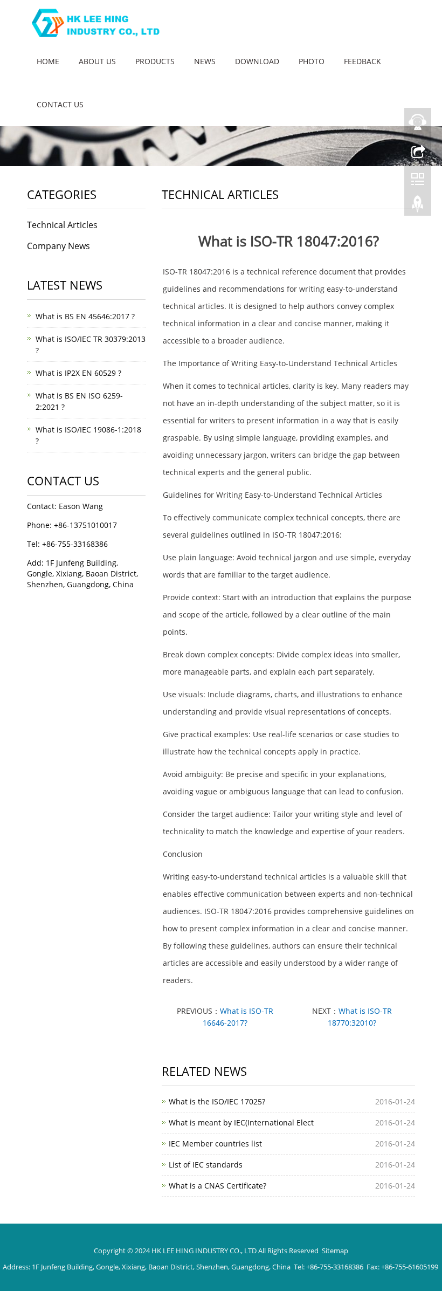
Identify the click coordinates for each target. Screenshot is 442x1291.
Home (48, 61)
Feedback (362, 61)
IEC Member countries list (215, 1143)
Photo (311, 61)
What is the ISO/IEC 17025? (217, 1101)
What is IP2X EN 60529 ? (78, 373)
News (205, 61)
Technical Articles (62, 225)
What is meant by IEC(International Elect (241, 1122)
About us (97, 61)
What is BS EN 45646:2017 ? (85, 316)
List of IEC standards (206, 1164)
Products (155, 61)
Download (257, 61)
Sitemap (335, 1250)
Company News (58, 246)
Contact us (60, 104)
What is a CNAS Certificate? (217, 1185)
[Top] (417, 206)
